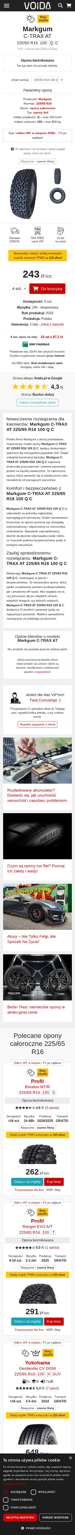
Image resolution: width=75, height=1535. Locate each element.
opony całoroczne (42, 108)
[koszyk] (69, 5)
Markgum (45, 99)
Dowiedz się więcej (14, 1483)
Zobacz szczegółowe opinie (37, 402)
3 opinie (52, 1108)
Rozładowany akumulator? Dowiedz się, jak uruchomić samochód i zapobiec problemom (37, 795)
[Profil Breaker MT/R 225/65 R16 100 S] (37, 1160)
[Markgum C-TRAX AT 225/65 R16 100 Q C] (23, 194)
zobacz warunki (52, 324)
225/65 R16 (44, 103)
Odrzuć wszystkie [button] (55, 1517)
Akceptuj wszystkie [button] (20, 1517)
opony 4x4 (40, 112)
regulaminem (43, 672)
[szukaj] (61, 5)
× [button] (70, 1458)
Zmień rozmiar (20, 79)
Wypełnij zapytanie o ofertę (37, 724)
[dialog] (37, 1494)
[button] (37, 1528)
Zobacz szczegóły (27, 1182)
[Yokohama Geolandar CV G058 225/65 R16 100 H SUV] (37, 1444)
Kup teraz (54, 1182)
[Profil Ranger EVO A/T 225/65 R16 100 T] (37, 1302)
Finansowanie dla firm (29, 1189)
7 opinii (52, 1388)
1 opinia (52, 1247)
